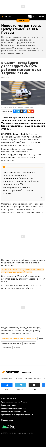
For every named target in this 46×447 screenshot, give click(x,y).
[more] (42, 197)
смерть (41, 338)
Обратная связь (7, 420)
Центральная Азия (24, 379)
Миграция (16, 347)
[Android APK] (8, 426)
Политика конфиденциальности (13, 408)
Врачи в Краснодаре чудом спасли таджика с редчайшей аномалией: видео (22, 270)
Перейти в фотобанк (26, 107)
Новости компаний (8, 405)
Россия (37, 379)
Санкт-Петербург (29, 343)
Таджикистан (6, 347)
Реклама (24, 402)
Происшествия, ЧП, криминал (11, 343)
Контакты (13, 399)
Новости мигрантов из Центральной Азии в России (19, 338)
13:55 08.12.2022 (7, 78)
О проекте (5, 399)
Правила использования (10, 402)
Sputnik (5, 107)
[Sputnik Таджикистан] (7, 18)
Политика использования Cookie (13, 411)
